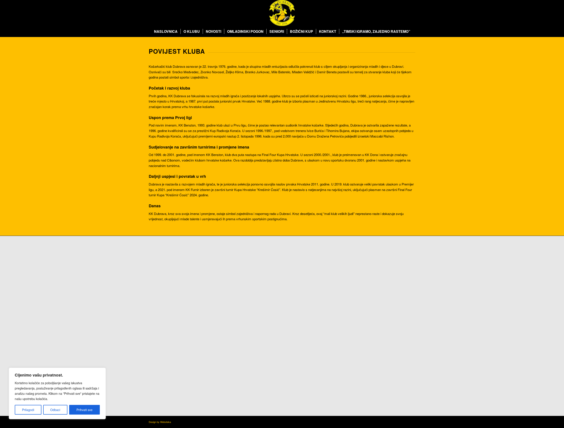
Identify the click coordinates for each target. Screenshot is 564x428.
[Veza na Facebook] (398, 13)
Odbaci (55, 410)
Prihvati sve (84, 410)
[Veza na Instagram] (405, 13)
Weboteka (165, 422)
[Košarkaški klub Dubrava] (282, 13)
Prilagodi (28, 410)
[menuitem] (165, 31)
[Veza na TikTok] (412, 13)
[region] (57, 393)
